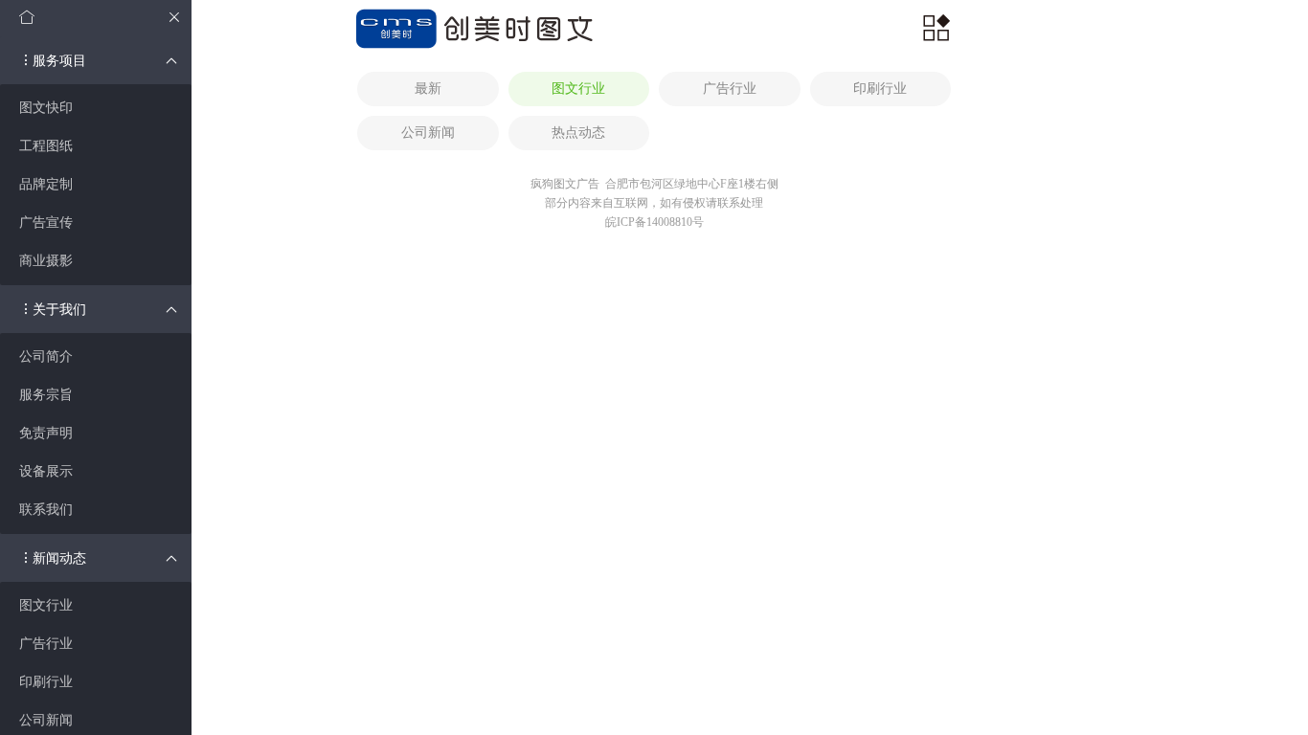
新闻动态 (59, 558)
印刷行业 (46, 682)
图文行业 (46, 605)
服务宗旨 (46, 395)
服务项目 (59, 61)
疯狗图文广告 (564, 183)
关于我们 (59, 309)
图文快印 (46, 107)
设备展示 (46, 471)
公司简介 (46, 356)
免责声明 (46, 433)
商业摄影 (46, 261)
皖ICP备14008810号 (654, 222)
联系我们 (46, 509)
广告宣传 (46, 222)
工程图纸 (46, 146)
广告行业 (46, 643)
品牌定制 (46, 184)
